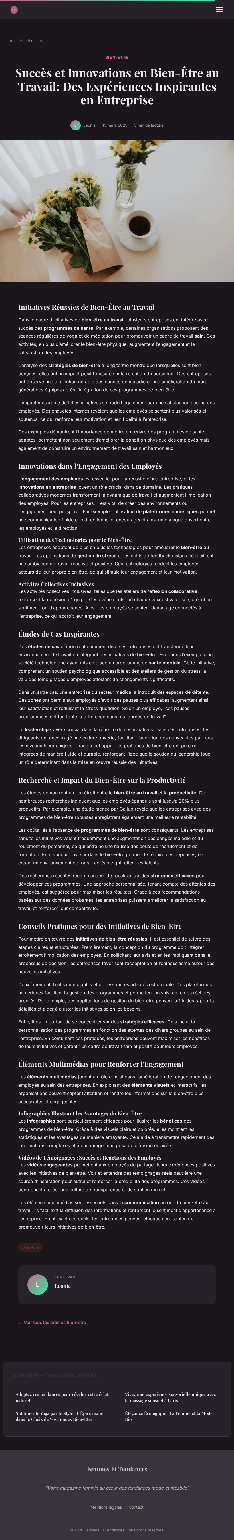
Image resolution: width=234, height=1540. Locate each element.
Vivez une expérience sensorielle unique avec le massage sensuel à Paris (170, 1397)
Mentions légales (106, 1507)
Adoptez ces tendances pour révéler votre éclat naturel (62, 1397)
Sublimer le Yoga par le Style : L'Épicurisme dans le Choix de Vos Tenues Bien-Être (59, 1416)
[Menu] (219, 9)
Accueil (16, 40)
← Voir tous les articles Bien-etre (52, 1322)
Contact (136, 1507)
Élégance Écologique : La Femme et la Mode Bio (169, 1416)
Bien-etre (36, 40)
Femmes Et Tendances (117, 1469)
